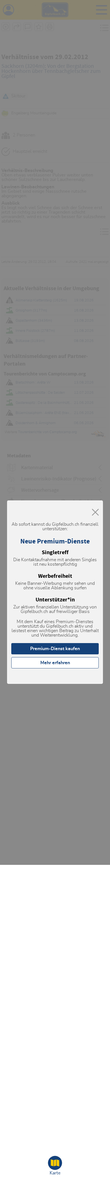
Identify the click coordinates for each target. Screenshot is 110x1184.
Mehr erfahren (55, 663)
